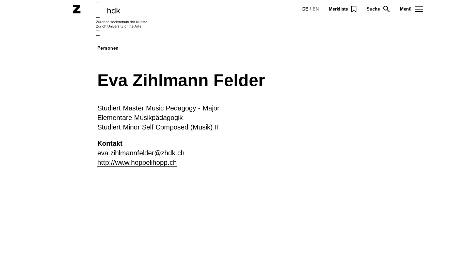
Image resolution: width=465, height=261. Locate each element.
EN (315, 9)
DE (305, 9)
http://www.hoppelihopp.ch (137, 162)
